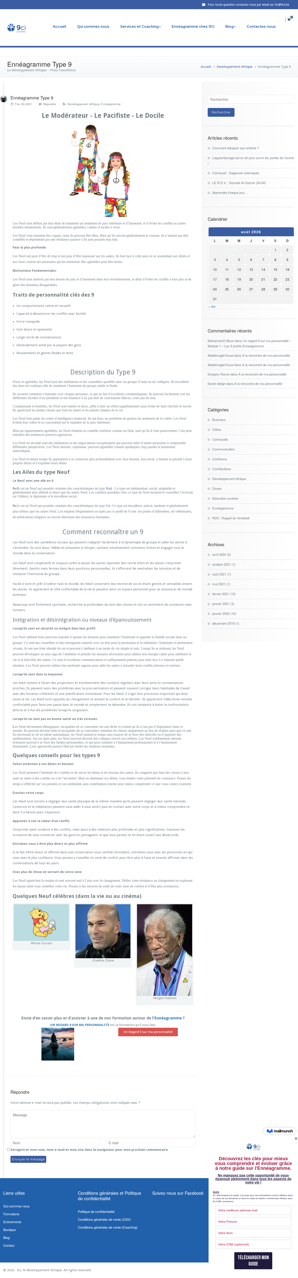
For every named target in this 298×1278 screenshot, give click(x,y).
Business (219, 419)
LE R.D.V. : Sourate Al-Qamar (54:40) (239, 182)
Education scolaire (225, 498)
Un (108, 506)
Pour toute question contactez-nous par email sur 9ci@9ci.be (248, 4)
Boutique (9, 1229)
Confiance (219, 459)
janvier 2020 (220, 613)
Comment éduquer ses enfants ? (235, 148)
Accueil (59, 26)
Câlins (216, 429)
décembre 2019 (223, 623)
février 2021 (220, 593)
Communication (223, 449)
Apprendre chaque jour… (230, 192)
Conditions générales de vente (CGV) (104, 1219)
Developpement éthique (234, 67)
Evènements (12, 1221)
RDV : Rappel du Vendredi (230, 518)
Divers (217, 488)
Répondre (49, 104)
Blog (229, 26)
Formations (11, 1214)
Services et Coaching (139, 26)
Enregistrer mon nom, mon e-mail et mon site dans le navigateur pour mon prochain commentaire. (90, 1150)
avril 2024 (219, 554)
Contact (8, 1245)
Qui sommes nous (93, 26)
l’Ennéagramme (167, 1018)
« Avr (212, 306)
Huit (109, 488)
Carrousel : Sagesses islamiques (235, 172)
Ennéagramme (111, 104)
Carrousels (220, 439)
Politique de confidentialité (96, 1211)
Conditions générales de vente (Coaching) (107, 1227)
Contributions (221, 468)
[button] (148, 1032)
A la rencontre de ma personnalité (266, 355)
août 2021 (219, 574)
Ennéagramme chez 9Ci (193, 26)
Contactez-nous (261, 26)
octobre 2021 (221, 564)
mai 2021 (218, 584)
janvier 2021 (220, 603)
